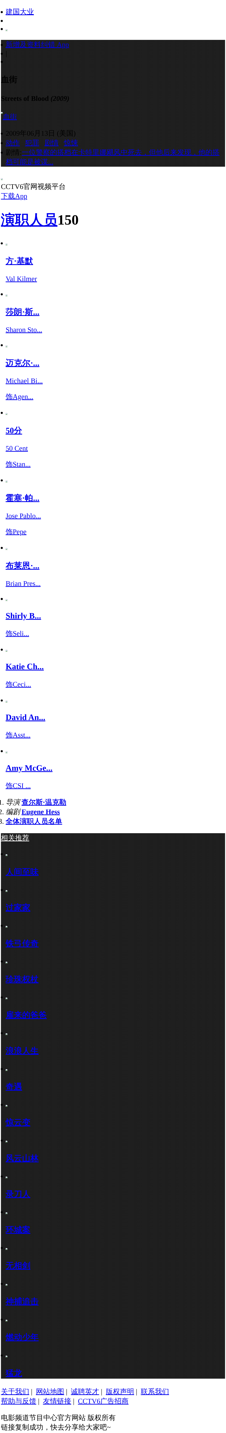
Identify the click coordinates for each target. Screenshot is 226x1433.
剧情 (51, 143)
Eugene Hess (41, 812)
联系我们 (155, 1391)
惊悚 (71, 143)
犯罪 (32, 143)
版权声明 (120, 1391)
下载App (14, 196)
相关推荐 (15, 838)
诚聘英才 (85, 1391)
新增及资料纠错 (37, 44)
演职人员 (29, 220)
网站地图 (50, 1391)
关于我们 (15, 1391)
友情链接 (57, 1401)
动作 (13, 143)
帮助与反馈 (18, 1401)
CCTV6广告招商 (103, 1401)
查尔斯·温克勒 (44, 802)
